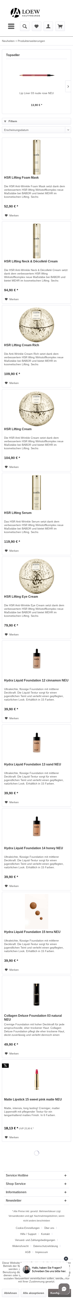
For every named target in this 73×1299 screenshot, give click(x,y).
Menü (11, 26)
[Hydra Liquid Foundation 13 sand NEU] (36, 744)
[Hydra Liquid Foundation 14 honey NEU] (36, 827)
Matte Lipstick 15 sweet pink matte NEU (33, 1099)
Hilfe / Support (28, 1234)
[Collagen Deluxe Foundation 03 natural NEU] (36, 995)
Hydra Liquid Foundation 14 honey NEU (33, 848)
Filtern (12, 121)
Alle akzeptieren (33, 1293)
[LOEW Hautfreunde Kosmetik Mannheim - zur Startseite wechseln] (25, 12)
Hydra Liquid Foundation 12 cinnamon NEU (36, 680)
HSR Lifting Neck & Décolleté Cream (31, 261)
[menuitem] (11, 26)
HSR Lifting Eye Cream (21, 596)
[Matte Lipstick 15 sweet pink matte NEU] (36, 1079)
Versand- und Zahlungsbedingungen (35, 1240)
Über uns (49, 1228)
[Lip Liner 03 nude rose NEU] (36, 75)
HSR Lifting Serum (18, 512)
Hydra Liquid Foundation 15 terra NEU (32, 932)
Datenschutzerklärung (45, 1246)
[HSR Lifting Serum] (36, 492)
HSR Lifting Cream (18, 429)
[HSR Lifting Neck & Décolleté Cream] (36, 241)
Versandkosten (16, 1216)
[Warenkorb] (60, 26)
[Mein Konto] (48, 26)
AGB (28, 1252)
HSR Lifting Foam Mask (21, 177)
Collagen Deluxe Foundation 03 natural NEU (33, 1017)
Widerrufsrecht (20, 1246)
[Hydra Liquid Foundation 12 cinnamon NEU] (36, 660)
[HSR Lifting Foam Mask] (36, 157)
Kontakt (45, 1234)
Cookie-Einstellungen (28, 1228)
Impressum (41, 1252)
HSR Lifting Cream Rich (21, 345)
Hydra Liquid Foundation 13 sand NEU (32, 764)
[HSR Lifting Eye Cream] (36, 576)
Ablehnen (10, 1293)
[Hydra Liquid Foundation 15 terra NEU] (36, 911)
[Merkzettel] (36, 26)
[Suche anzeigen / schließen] (24, 26)
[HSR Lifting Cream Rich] (36, 324)
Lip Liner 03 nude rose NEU (36, 93)
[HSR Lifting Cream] (36, 408)
